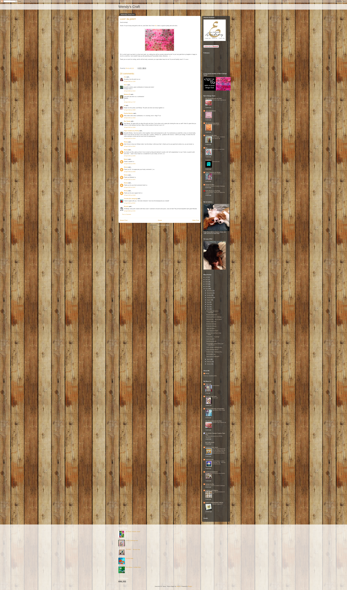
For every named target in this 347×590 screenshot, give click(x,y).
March (208, 359)
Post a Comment (126, 214)
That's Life (208, 384)
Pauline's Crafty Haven (211, 447)
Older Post (195, 220)
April (208, 309)
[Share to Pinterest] (145, 68)
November (210, 293)
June (208, 304)
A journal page (129, 558)
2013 (206, 288)
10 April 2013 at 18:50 (129, 117)
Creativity (208, 160)
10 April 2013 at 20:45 (129, 156)
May (208, 306)
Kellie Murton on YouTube (212, 191)
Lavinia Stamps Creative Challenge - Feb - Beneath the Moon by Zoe (218, 462)
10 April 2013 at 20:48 (129, 195)
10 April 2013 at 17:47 (129, 102)
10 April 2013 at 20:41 (129, 146)
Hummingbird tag (210, 354)
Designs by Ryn (209, 184)
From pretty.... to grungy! (212, 336)
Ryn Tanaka (127, 121)
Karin (125, 84)
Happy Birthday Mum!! (212, 349)
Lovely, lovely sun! (211, 321)
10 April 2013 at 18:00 (129, 110)
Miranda (126, 206)
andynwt (178, 586)
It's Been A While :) (216, 173)
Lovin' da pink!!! (210, 339)
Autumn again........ (216, 124)
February (209, 361)
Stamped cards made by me (219, 100)
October (209, 295)
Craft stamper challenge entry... (214, 347)
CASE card (215, 398)
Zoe (125, 77)
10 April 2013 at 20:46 (129, 163)
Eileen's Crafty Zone (211, 135)
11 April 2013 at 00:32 (129, 203)
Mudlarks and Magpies (211, 490)
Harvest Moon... (216, 385)
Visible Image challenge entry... (214, 352)
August (209, 300)
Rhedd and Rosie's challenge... (214, 317)
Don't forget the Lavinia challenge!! (212, 311)
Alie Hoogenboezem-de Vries (213, 98)
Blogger (190, 586)
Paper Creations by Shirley (131, 130)
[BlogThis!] (140, 68)
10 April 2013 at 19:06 (129, 127)
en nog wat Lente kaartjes (218, 473)
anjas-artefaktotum (210, 111)
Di (124, 105)
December (210, 290)
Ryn (156, 25)
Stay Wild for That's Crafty (218, 410)
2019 (206, 277)
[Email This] (138, 68)
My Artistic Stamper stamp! (133, 531)
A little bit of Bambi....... (212, 326)
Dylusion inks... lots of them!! (214, 319)
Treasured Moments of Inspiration (214, 408)
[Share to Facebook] (143, 68)
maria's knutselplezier (211, 472)
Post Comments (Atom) (163, 225)
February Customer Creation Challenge (215, 186)
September (210, 297)
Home (160, 220)
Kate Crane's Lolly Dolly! (218, 149)
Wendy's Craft (129, 7)
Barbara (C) (127, 94)
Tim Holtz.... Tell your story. (133, 549)
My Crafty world (209, 442)
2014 (206, 286)
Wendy (126, 142)
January (209, 364)
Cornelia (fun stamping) (130, 198)
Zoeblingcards (209, 459)
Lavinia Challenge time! (132, 540)
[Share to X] (142, 68)
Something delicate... (212, 341)
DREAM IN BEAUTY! (217, 504)
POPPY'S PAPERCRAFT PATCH (214, 502)
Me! (206, 147)
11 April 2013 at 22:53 (129, 211)
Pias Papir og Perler (211, 396)
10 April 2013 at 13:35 (129, 81)
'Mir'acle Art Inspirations (212, 123)
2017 (206, 279)
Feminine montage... (211, 324)
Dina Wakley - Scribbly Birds (133, 567)
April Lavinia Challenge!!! (212, 356)
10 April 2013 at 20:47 (129, 179)
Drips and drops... (211, 328)
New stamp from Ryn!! (212, 330)
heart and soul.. (216, 161)
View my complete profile (210, 375)
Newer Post (123, 220)
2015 (206, 284)
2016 (206, 281)
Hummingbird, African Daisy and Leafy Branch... (214, 344)
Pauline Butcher (128, 113)
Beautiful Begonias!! (211, 314)
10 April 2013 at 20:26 (129, 138)
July (208, 302)
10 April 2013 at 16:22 (129, 91)
